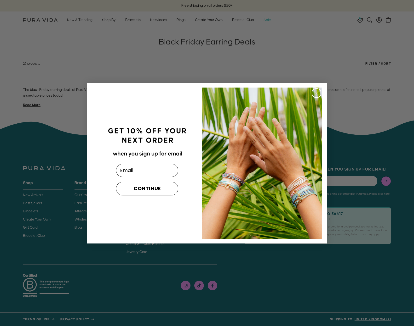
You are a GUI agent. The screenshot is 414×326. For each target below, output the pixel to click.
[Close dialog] (316, 93)
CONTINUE (147, 188)
